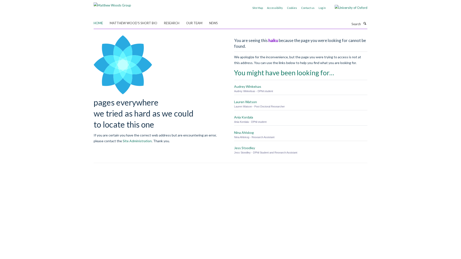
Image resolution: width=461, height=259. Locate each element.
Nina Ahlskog (244, 132)
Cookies (292, 7)
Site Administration (137, 141)
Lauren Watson (245, 102)
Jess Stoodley (244, 148)
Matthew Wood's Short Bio (133, 23)
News (213, 23)
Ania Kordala (243, 117)
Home (98, 23)
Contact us (308, 7)
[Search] (364, 23)
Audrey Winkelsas (247, 86)
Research (171, 23)
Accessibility (275, 7)
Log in (322, 7)
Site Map (257, 7)
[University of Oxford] (347, 8)
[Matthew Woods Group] (112, 4)
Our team (194, 23)
